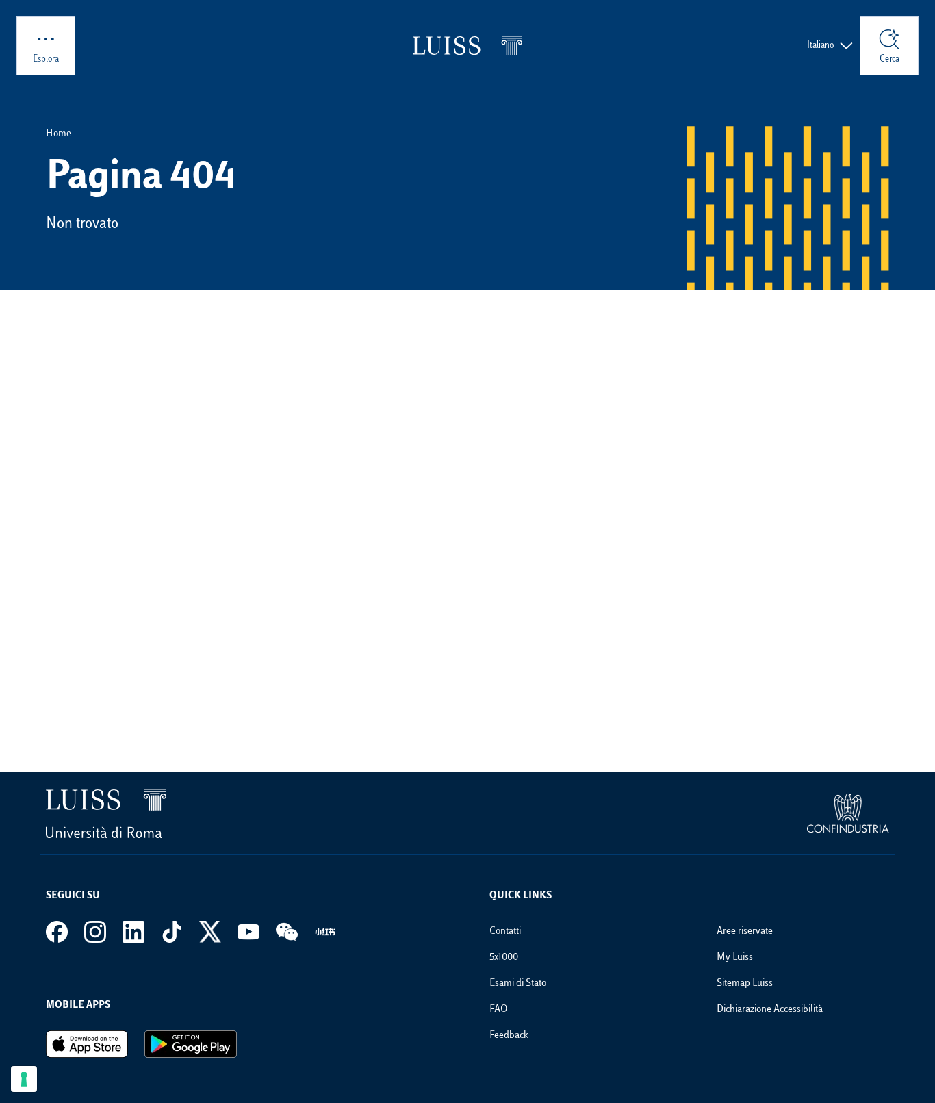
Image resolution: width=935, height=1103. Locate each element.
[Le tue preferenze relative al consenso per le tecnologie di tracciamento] (24, 1079)
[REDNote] (325, 932)
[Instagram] (95, 932)
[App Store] (87, 1044)
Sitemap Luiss (745, 983)
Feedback (508, 1035)
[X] (210, 932)
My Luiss (735, 957)
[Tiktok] (172, 932)
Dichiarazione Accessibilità (770, 1009)
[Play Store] (190, 1044)
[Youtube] (248, 932)
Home (58, 134)
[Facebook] (57, 932)
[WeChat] (287, 932)
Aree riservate (745, 931)
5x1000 (503, 957)
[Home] (467, 45)
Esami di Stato (517, 983)
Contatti (505, 931)
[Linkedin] (133, 932)
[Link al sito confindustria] (848, 813)
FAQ (498, 1009)
